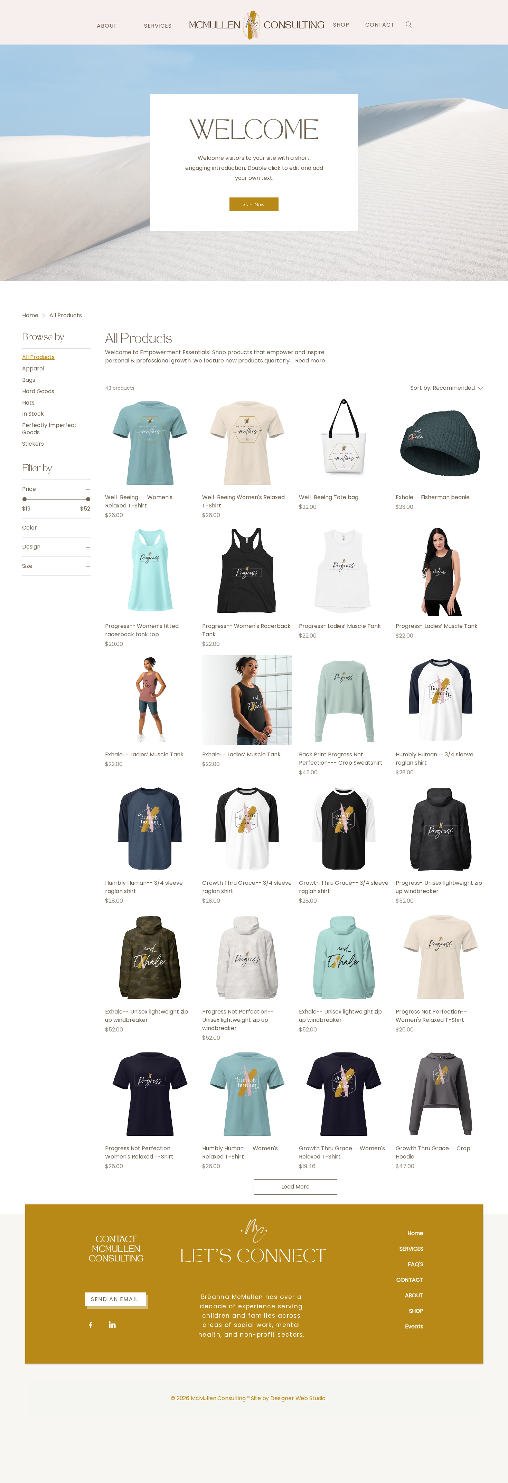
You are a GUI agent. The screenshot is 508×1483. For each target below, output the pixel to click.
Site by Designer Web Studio (288, 1398)
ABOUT (414, 1295)
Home (415, 1233)
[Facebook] (90, 1325)
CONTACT (409, 1280)
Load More (295, 1187)
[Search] (409, 24)
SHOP (416, 1311)
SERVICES (411, 1249)
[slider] (24, 499)
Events (414, 1326)
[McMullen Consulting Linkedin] (112, 1325)
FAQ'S (415, 1264)
